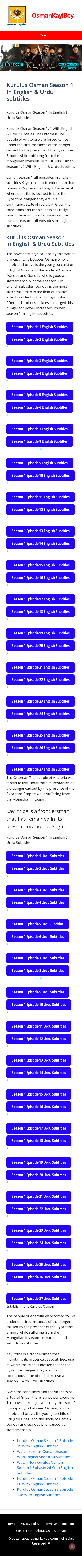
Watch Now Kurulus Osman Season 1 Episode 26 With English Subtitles (45, 1468)
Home (11, 1523)
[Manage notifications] (72, 1546)
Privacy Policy (30, 1523)
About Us (43, 1530)
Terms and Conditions (59, 1523)
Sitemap (60, 1530)
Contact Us (24, 1530)
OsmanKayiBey (53, 15)
